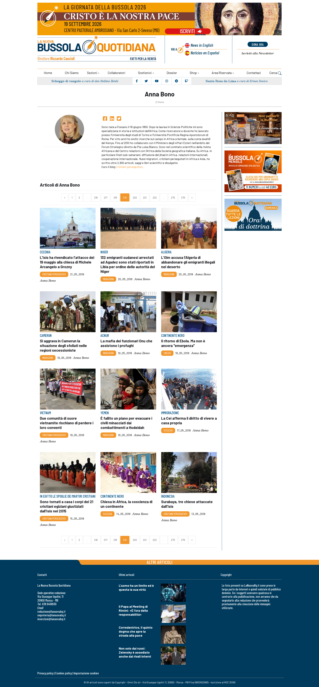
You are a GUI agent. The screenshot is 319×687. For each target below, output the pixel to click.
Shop (193, 73)
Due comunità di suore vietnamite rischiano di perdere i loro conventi (66, 423)
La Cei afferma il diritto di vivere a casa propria (189, 420)
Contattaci (254, 73)
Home (48, 73)
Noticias (205, 52)
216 (96, 197)
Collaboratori (116, 73)
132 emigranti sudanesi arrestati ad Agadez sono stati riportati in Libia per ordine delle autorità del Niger (128, 264)
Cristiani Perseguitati (54, 274)
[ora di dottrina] (253, 215)
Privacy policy (45, 673)
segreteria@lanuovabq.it (51, 615)
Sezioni (92, 73)
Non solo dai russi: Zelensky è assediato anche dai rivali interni (135, 652)
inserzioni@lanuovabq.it (51, 619)
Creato (167, 353)
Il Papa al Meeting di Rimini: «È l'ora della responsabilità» (133, 610)
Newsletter (258, 53)
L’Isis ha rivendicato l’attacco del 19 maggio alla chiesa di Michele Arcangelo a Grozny (67, 262)
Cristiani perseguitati (129, 167)
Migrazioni (108, 279)
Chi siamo (72, 73)
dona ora (258, 44)
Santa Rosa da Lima (221, 80)
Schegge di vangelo (66, 80)
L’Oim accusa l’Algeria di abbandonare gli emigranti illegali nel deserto (188, 262)
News (202, 45)
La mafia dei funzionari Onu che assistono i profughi (126, 343)
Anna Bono (48, 280)
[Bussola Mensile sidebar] (253, 171)
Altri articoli (159, 562)
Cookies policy (63, 673)
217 (105, 197)
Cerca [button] (273, 73)
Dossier (172, 73)
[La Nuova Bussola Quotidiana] (97, 49)
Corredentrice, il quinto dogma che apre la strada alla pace (136, 631)
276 (183, 197)
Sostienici (145, 73)
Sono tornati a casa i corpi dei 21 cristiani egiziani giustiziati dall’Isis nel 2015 (66, 506)
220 (135, 197)
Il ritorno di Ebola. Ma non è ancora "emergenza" (183, 343)
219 (125, 197)
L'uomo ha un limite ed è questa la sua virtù (136, 587)
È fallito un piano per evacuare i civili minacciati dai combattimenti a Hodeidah (126, 423)
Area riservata (222, 73)
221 (145, 197)
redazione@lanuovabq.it (51, 611)
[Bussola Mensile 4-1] (253, 128)
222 (155, 197)
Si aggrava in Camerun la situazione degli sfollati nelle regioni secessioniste (63, 345)
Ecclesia (168, 430)
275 (173, 197)
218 (115, 197)
